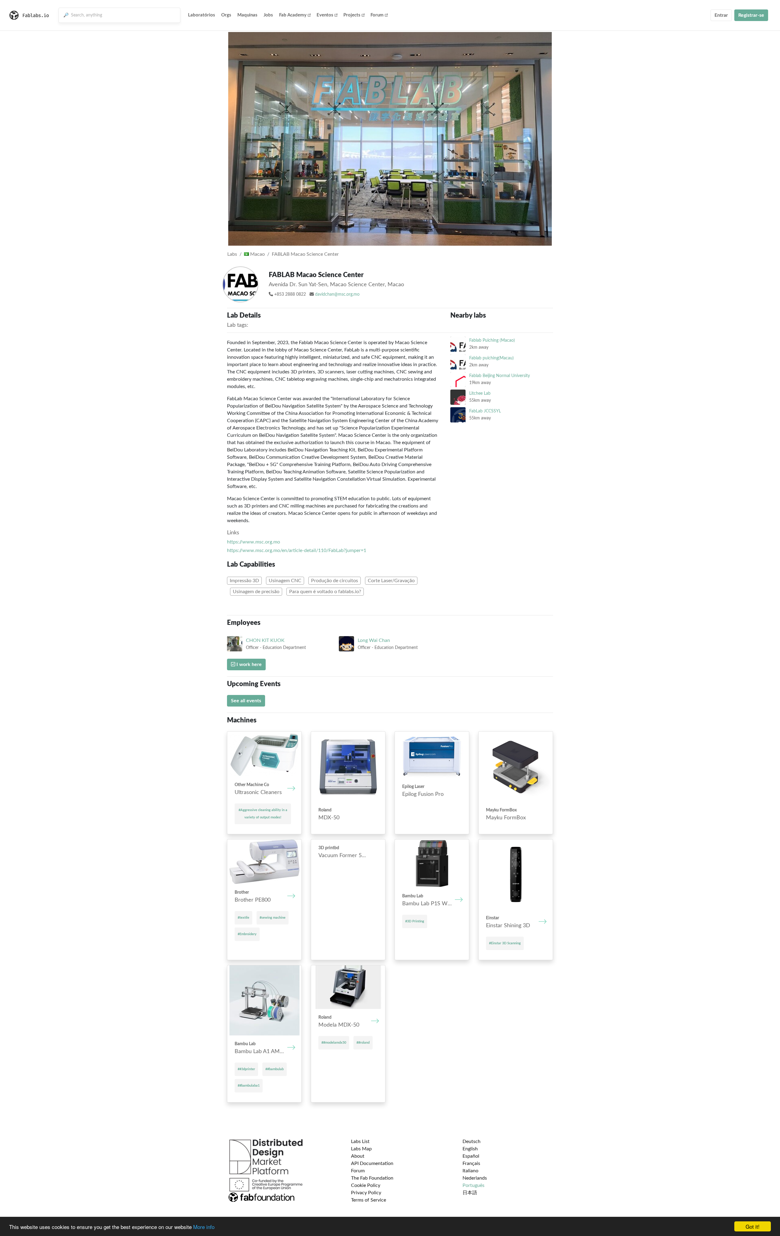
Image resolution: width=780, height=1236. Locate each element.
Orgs (226, 15)
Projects (351, 15)
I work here (248, 664)
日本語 (470, 1192)
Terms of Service (368, 1200)
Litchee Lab (480, 393)
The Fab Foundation (372, 1178)
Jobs (268, 15)
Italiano (470, 1170)
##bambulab (274, 1069)
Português (473, 1185)
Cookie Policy (365, 1185)
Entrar (721, 15)
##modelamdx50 (333, 1042)
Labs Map (361, 1148)
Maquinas (247, 15)
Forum (377, 15)
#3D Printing (414, 921)
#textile (243, 917)
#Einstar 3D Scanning (505, 943)
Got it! (753, 1226)
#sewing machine (272, 917)
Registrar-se (751, 15)
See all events (246, 700)
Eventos (325, 15)
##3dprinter (246, 1069)
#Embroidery (247, 934)
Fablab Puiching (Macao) (492, 340)
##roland (363, 1042)
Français (471, 1163)
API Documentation (372, 1163)
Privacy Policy (366, 1192)
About (357, 1156)
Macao (257, 254)
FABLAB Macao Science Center (305, 254)
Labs (232, 254)
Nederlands (475, 1178)
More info (203, 1227)
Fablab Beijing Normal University (499, 375)
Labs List (360, 1141)
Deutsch (471, 1141)
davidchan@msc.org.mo (337, 294)
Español (471, 1156)
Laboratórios (201, 15)
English (470, 1148)
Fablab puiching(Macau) (491, 358)
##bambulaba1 (249, 1085)
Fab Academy (293, 15)
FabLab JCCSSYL (485, 411)
